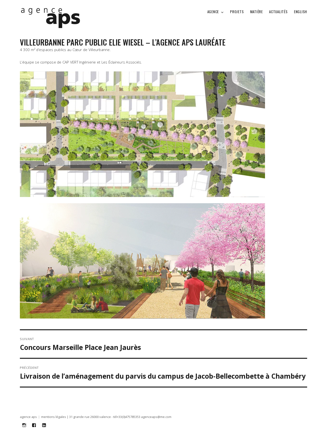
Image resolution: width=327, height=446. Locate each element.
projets (237, 11)
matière (256, 11)
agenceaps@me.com (156, 417)
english (300, 11)
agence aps (28, 417)
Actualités (278, 11)
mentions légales (53, 417)
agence (213, 11)
